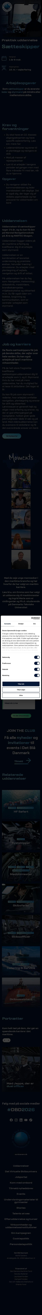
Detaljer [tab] (21, 623)
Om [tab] (34, 623)
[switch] (37, 663)
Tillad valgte (21, 689)
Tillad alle (21, 684)
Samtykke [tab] (7, 623)
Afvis (21, 695)
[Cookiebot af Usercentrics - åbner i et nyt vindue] (31, 618)
